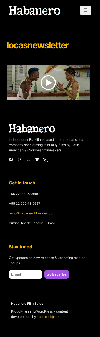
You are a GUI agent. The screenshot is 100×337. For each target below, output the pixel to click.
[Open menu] (85, 10)
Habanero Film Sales (27, 303)
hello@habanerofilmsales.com (32, 213)
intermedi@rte (48, 316)
